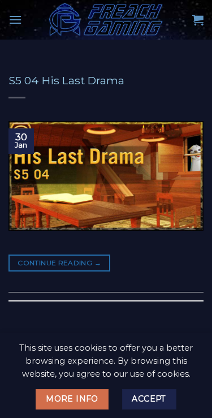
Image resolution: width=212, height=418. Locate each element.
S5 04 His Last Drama (66, 80)
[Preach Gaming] (106, 20)
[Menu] (15, 19)
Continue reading (59, 262)
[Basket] (198, 19)
